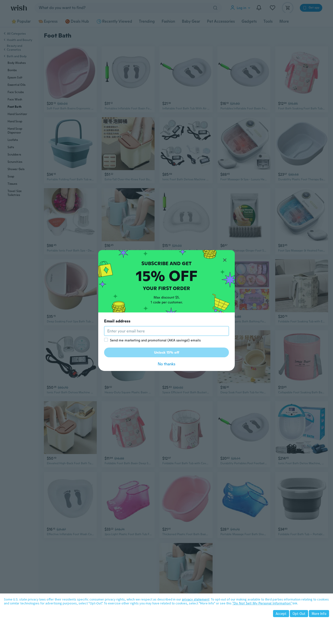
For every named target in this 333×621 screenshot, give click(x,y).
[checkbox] (106, 340)
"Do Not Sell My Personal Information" (262, 603)
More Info (319, 613)
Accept (281, 613)
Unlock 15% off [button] (166, 352)
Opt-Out (299, 613)
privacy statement (195, 599)
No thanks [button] (166, 364)
